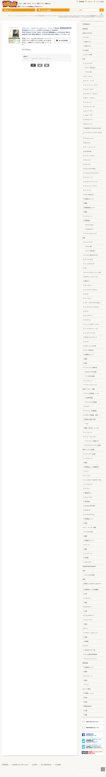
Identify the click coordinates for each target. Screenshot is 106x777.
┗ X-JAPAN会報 (89, 376)
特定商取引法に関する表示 (20, 764)
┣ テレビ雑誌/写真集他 (90, 654)
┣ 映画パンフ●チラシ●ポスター (92, 584)
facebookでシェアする (33, 65)
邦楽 (84, 238)
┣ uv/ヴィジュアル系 (89, 346)
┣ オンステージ (88, 315)
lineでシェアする (46, 65)
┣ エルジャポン (88, 497)
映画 (84, 579)
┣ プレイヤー (87, 160)
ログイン (90, 1)
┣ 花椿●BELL (87, 493)
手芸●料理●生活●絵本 (89, 566)
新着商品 (85, 29)
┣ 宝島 (85, 611)
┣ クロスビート (88, 119)
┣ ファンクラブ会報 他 (90, 367)
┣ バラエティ (87, 598)
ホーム (9, 10)
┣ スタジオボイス (88, 615)
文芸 (84, 570)
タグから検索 (46, 10)
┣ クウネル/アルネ (88, 514)
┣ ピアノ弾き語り (89, 67)
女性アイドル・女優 (89, 389)
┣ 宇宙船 (86, 557)
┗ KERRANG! (88, 229)
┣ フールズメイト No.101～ (91, 307)
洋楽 (84, 59)
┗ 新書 (85, 715)
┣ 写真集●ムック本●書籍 (90, 589)
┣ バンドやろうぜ (88, 264)
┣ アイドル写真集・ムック (91, 393)
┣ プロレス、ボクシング (90, 633)
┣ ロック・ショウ (88, 80)
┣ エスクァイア (88, 620)
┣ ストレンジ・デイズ (90, 186)
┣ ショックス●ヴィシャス (91, 324)
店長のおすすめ (87, 33)
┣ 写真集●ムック (88, 519)
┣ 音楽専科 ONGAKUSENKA (92, 128)
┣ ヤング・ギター (88, 89)
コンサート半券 (87, 54)
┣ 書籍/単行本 (87, 706)
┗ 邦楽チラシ (87, 46)
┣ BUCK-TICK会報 (89, 372)
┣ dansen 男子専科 (89, 506)
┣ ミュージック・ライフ (90, 85)
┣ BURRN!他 (87, 151)
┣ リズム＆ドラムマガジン (91, 173)
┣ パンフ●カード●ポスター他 (92, 480)
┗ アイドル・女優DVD (91, 441)
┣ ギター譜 (87, 246)
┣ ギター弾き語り (88, 194)
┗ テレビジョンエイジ (90, 658)
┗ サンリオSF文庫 (88, 575)
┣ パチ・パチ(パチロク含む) (91, 302)
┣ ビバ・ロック (88, 76)
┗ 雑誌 (85, 523)
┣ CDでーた (87, 320)
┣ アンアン (86, 488)
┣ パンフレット (88, 216)
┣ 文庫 (85, 710)
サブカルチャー (87, 607)
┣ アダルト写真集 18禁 (90, 415)
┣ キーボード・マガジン (90, 93)
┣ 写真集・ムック (88, 693)
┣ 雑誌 (85, 212)
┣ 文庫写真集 (88, 398)
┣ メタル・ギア (88, 115)
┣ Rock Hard (88, 225)
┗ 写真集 (86, 641)
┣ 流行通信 (86, 501)
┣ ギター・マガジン (89, 98)
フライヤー (86, 37)
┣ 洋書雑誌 (86, 220)
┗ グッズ (86, 471)
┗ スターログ (87, 562)
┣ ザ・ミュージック (89, 147)
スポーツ (85, 628)
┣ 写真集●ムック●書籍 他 (91, 467)
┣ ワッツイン (87, 298)
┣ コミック (86, 545)
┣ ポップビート (88, 285)
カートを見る (100, 1)
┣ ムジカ (86, 341)
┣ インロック (87, 102)
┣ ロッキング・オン (89, 106)
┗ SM (85, 423)
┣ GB (85, 268)
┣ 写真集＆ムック (88, 199)
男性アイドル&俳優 (88, 449)
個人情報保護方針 (46, 764)
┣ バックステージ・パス (90, 328)
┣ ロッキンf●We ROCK (90, 255)
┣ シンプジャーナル (89, 333)
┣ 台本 (85, 594)
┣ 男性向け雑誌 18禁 (89, 419)
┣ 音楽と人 (86, 281)
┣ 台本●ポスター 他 (89, 650)
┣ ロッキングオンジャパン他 (92, 272)
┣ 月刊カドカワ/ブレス (90, 337)
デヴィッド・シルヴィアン (30, 58)
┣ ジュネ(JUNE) (88, 532)
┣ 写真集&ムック (88, 667)
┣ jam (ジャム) (87, 124)
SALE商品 (86, 50)
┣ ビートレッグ (88, 177)
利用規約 (5, 765)
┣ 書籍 (85, 203)
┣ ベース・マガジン (89, 155)
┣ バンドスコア (88, 63)
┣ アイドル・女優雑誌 (90, 411)
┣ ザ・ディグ (87, 190)
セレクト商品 (87, 689)
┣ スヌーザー (87, 164)
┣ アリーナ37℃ (88, 259)
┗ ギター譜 (87, 72)
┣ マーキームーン (88, 138)
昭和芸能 (85, 663)
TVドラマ (85, 645)
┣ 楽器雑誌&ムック (89, 207)
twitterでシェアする (40, 65)
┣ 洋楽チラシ (87, 42)
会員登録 (81, 1)
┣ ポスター (86, 406)
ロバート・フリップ (45, 58)
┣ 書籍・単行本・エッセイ (91, 428)
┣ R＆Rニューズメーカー (90, 276)
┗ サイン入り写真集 (90, 402)
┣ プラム (86, 311)
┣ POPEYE (86, 510)
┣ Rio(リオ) (86, 142)
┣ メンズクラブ (88, 484)
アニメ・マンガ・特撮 (89, 527)
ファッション (87, 475)
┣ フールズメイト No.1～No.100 (92, 133)
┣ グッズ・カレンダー (90, 436)
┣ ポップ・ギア (88, 111)
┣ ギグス (86, 294)
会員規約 (34, 764)
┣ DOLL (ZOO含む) (89, 168)
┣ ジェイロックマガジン (90, 289)
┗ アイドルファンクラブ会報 (92, 445)
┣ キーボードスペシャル (90, 181)
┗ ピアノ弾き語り (89, 251)
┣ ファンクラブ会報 (89, 454)
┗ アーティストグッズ (90, 233)
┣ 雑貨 (85, 702)
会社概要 (58, 764)
